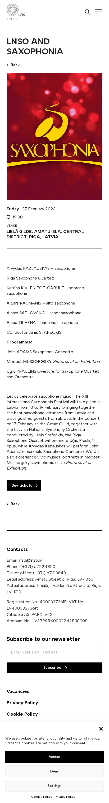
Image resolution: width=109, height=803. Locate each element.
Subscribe (52, 667)
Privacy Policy (65, 797)
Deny (54, 771)
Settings (54, 786)
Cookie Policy (41, 797)
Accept (55, 757)
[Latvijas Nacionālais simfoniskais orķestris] (16, 12)
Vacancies (18, 691)
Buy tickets (22, 485)
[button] (101, 728)
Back (15, 65)
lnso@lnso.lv (30, 560)
